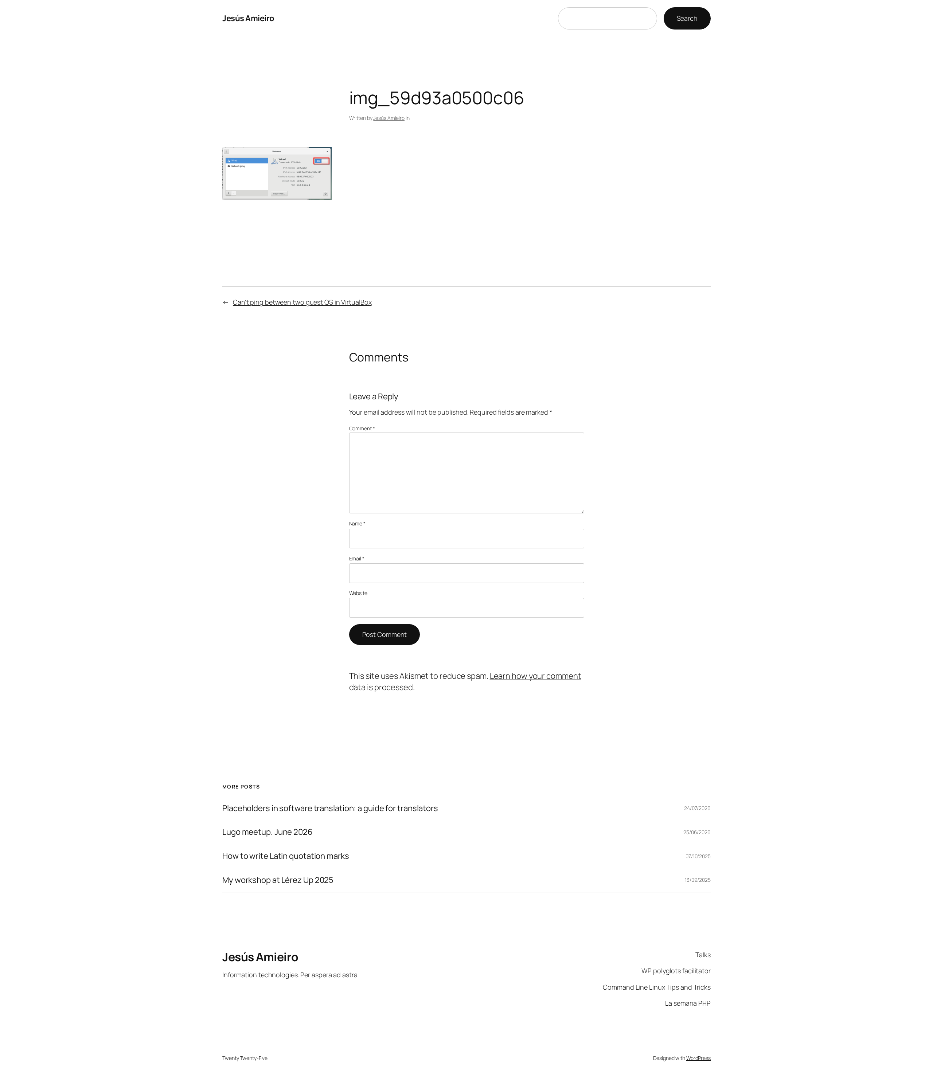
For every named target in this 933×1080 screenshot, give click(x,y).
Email (356, 558)
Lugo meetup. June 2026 (267, 832)
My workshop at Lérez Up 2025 (277, 880)
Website (358, 593)
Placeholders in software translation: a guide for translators (330, 808)
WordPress (698, 1057)
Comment (362, 428)
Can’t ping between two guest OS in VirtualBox (302, 302)
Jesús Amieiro (248, 18)
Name (357, 523)
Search (687, 18)
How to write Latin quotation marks (285, 856)
